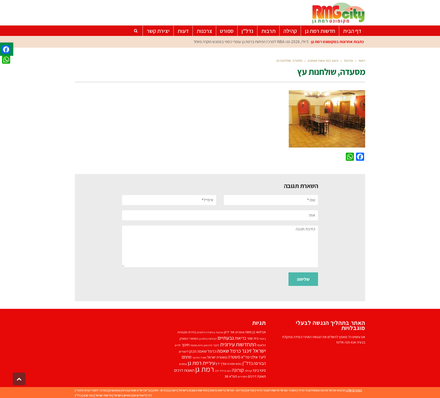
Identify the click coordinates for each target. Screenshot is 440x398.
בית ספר (253, 338)
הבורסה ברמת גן (208, 338)
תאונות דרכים (184, 370)
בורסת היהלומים (206, 332)
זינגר (216, 345)
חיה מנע (207, 345)
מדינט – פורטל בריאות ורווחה (227, 390)
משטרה (234, 357)
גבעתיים (225, 337)
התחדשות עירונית (238, 344)
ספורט (231, 364)
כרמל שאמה (229, 350)
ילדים (178, 345)
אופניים (239, 332)
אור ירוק (229, 332)
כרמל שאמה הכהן (202, 351)
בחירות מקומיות (186, 332)
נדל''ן (247, 363)
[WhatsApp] (6, 60)
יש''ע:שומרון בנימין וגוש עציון (126, 390)
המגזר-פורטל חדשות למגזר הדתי (276, 390)
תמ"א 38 (231, 376)
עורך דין (221, 363)
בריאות (240, 338)
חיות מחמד (196, 345)
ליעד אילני (258, 357)
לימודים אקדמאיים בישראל (130, 395)
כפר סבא (88, 395)
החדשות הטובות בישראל (193, 390)
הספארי (193, 338)
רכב (217, 371)
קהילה (248, 371)
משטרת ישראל (217, 357)
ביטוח (262, 338)
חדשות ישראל (103, 395)
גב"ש (148, 390)
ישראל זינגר (254, 350)
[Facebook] (6, 49)
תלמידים (242, 376)
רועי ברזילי (225, 371)
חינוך (185, 345)
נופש (239, 364)
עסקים (183, 364)
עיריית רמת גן (201, 362)
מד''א (245, 357)
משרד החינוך (199, 357)
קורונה (238, 370)
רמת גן (204, 369)
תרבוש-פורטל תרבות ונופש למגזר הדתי (321, 390)
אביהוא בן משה (255, 331)
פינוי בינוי (259, 370)
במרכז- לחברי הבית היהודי (91, 390)
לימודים (184, 351)
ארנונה (219, 332)
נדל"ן (78, 395)
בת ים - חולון (160, 390)
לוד (150, 395)
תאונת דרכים (257, 376)
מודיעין (250, 390)
